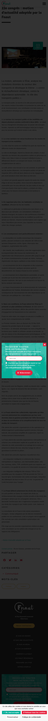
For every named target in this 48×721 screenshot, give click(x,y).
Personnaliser (12, 717)
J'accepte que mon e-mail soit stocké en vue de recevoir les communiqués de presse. (23, 365)
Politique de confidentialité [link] (31, 717)
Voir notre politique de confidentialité (18, 367)
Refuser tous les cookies (35, 712)
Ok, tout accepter (12, 712)
